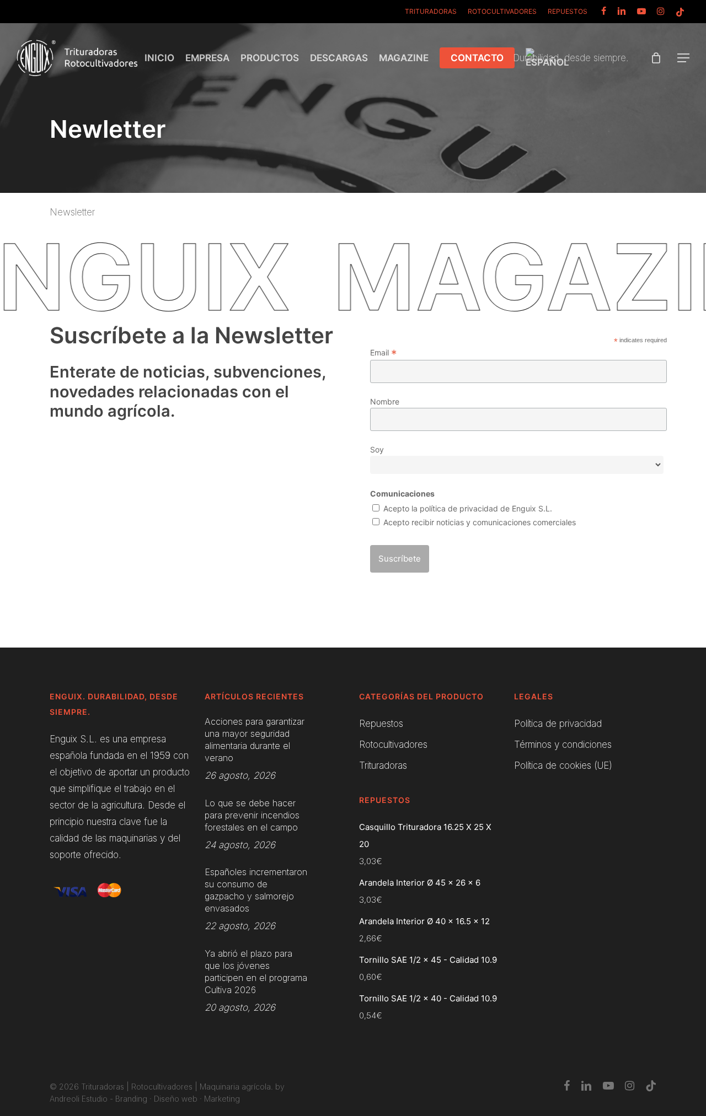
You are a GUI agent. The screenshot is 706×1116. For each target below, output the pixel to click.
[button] (684, 58)
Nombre (384, 401)
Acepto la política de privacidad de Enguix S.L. (467, 508)
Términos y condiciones (563, 744)
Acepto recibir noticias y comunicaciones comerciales (479, 522)
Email (383, 352)
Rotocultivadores (393, 744)
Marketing (222, 1098)
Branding (131, 1098)
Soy (377, 449)
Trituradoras (383, 765)
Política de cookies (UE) (563, 765)
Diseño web (175, 1098)
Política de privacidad (558, 723)
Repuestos (381, 723)
